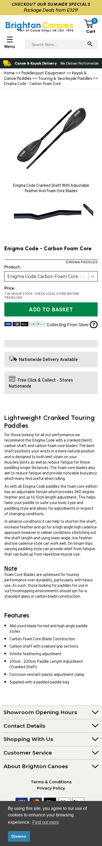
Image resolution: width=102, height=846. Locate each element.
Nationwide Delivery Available (48, 360)
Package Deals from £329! (51, 10)
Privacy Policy (51, 788)
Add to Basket (51, 309)
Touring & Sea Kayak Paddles (65, 78)
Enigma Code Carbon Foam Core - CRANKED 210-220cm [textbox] (52, 276)
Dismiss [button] (18, 836)
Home (9, 73)
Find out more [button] (45, 822)
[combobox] (51, 276)
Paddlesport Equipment (43, 73)
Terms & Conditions (51, 782)
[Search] (90, 44)
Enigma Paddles (82, 262)
